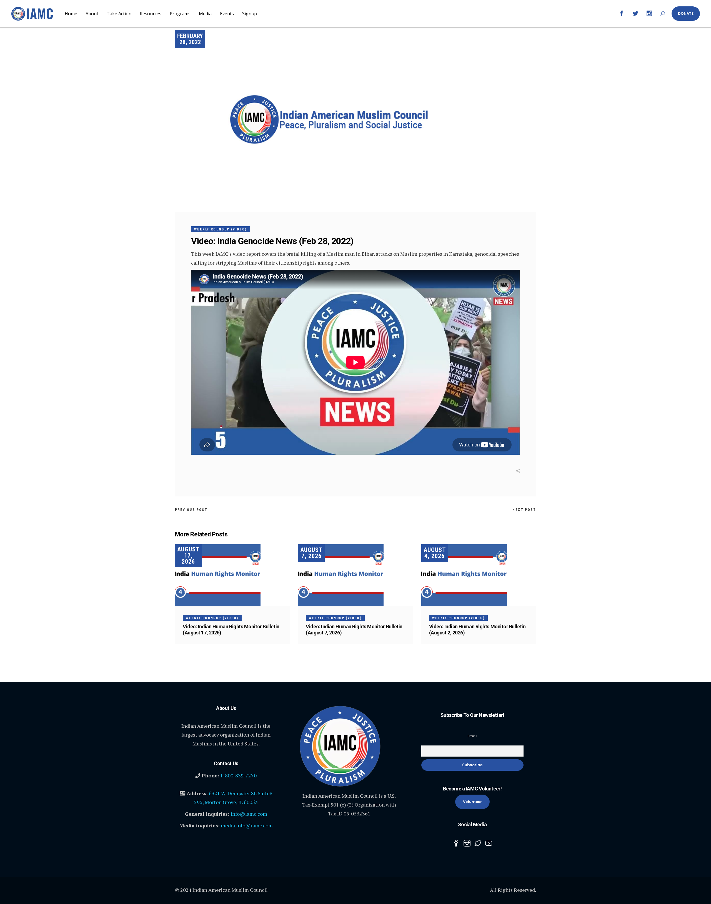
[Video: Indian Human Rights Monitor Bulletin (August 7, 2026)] (355, 575)
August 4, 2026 (435, 552)
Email (472, 736)
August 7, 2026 (311, 552)
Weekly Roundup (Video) (220, 229)
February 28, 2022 (190, 39)
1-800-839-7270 (238, 775)
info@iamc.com (249, 813)
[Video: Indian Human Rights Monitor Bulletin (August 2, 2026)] (478, 575)
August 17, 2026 (188, 555)
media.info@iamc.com (247, 825)
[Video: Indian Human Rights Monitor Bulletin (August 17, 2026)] (232, 575)
